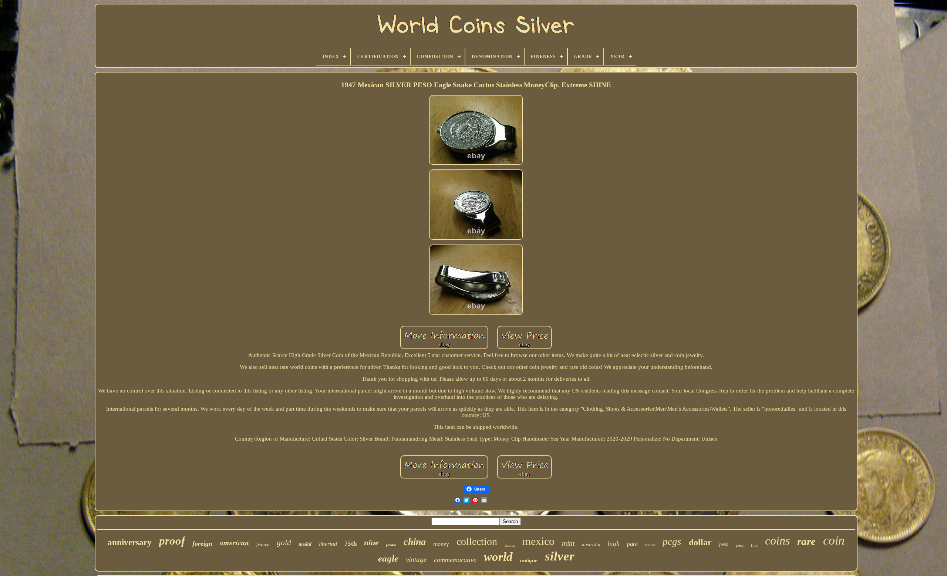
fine (754, 545)
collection (476, 541)
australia (591, 544)
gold (284, 542)
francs (510, 545)
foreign (202, 543)
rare (806, 541)
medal (305, 544)
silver (559, 556)
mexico (538, 541)
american (234, 542)
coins (777, 540)
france (262, 544)
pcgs (672, 541)
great (740, 545)
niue (371, 542)
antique (528, 560)
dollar (700, 542)
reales (650, 544)
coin (834, 540)
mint (568, 543)
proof (172, 540)
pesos (391, 544)
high (614, 543)
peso (723, 544)
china (415, 541)
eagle (388, 558)
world (498, 556)
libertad (328, 544)
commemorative (455, 559)
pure (632, 544)
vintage (416, 559)
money (441, 544)
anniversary (130, 542)
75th (350, 543)
